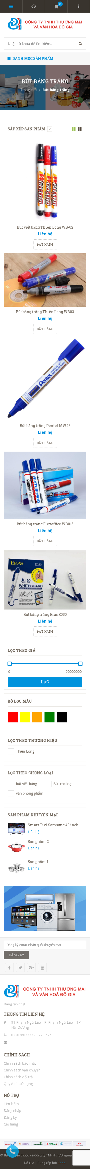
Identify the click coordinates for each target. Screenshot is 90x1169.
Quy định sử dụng (18, 1083)
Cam (37, 717)
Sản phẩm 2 (38, 841)
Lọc (45, 681)
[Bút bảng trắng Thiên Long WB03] (45, 280)
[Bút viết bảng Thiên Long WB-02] (45, 180)
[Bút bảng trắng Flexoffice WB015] (45, 485)
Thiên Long (11, 751)
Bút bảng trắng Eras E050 (45, 614)
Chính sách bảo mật (20, 1063)
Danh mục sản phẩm (32, 58)
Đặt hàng (45, 244)
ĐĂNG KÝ (16, 954)
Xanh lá (49, 717)
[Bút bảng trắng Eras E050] (45, 579)
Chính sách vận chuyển (22, 1070)
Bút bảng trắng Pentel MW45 (45, 425)
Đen (62, 717)
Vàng (25, 717)
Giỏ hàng (11, 1124)
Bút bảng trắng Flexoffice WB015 (45, 524)
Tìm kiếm (11, 1103)
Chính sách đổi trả (18, 1076)
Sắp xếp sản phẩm (27, 128)
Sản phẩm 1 (38, 861)
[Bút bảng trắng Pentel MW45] (45, 379)
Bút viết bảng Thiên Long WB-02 (45, 227)
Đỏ (13, 717)
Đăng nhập (12, 1110)
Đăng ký (10, 1117)
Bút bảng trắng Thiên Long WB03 (45, 311)
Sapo (62, 1162)
